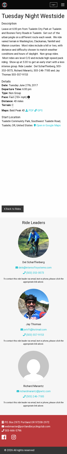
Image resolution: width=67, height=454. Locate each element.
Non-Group (15, 93)
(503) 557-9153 (35, 334)
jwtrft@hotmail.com (35, 329)
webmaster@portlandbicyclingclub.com (27, 426)
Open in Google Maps (48, 125)
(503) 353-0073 (35, 272)
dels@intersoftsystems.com (35, 267)
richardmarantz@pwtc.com (35, 391)
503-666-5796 (13, 430)
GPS (40, 110)
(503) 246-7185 (35, 396)
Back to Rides (13, 209)
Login (53, 5)
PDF (31, 110)
